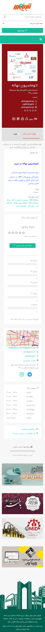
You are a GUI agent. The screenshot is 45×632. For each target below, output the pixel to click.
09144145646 (28, 104)
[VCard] (14, 119)
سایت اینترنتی (29, 360)
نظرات (15, 134)
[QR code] (18, 119)
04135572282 (27, 101)
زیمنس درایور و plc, (19, 200)
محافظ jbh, (34, 200)
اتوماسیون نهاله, (20, 203)
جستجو (21, 30)
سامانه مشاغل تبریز (14, 615)
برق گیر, (30, 206)
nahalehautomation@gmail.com (22, 348)
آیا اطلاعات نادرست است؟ (24, 433)
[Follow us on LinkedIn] (29, 374)
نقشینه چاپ (21, 206)
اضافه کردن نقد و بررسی (24, 245)
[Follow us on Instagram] (21, 374)
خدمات (35, 97)
